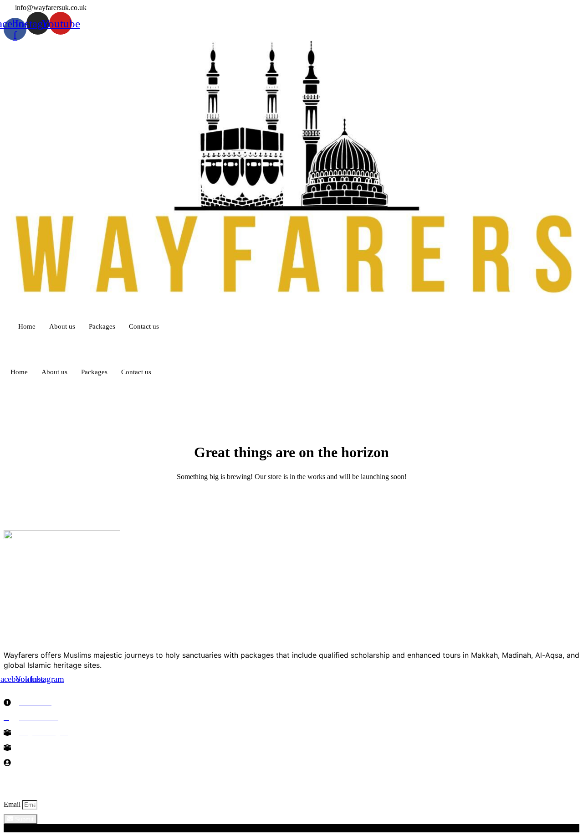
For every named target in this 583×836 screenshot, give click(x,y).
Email (13, 804)
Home (27, 326)
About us (62, 326)
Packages (102, 326)
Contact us (144, 326)
